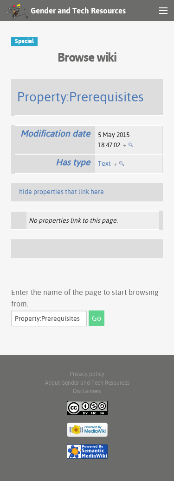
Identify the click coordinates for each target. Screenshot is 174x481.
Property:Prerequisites (80, 96)
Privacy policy (87, 373)
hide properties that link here (61, 191)
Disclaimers (87, 390)
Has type (73, 162)
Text (104, 163)
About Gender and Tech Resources (87, 382)
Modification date (55, 133)
